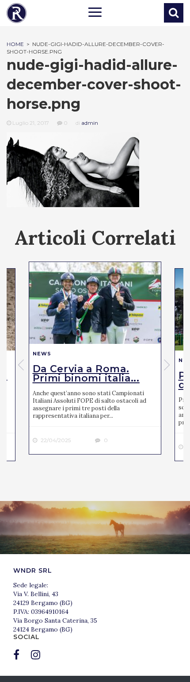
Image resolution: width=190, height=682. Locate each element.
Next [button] (168, 364)
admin (89, 122)
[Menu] (95, 13)
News (42, 354)
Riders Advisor (17, 13)
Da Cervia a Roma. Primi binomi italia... (86, 373)
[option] (95, 358)
